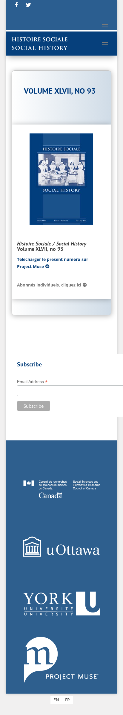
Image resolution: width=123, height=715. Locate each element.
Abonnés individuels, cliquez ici (49, 285)
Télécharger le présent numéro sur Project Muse (52, 262)
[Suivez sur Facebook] (16, 5)
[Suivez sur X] (28, 5)
